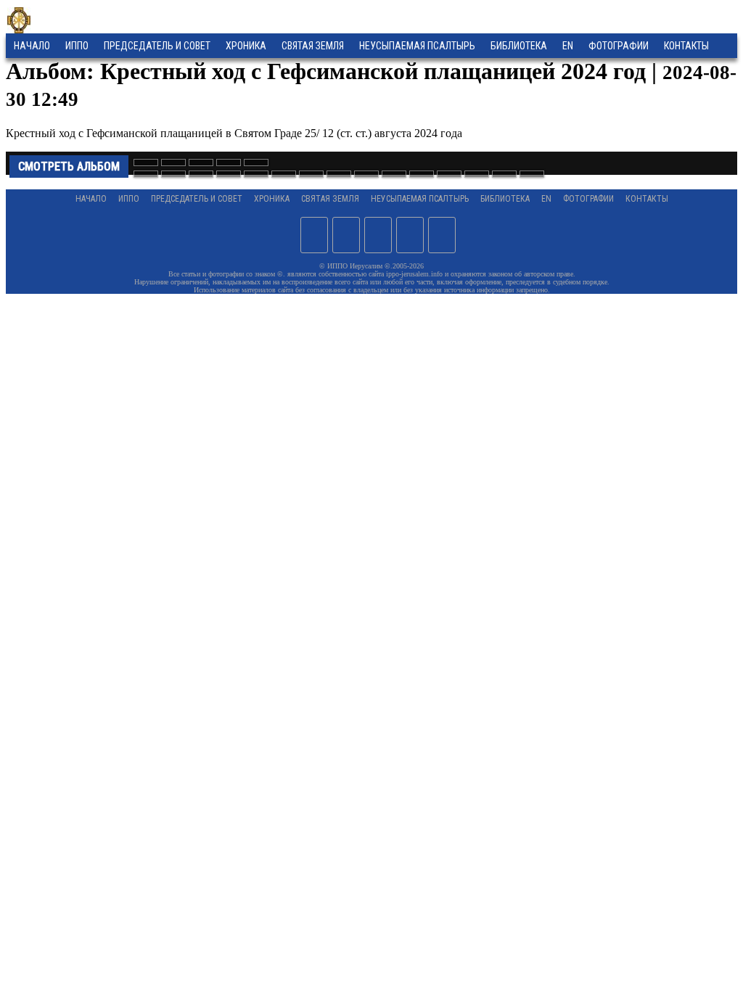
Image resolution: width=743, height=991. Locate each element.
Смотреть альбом (69, 166)
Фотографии (588, 199)
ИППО (77, 46)
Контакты (646, 199)
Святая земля (313, 46)
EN (567, 46)
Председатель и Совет (157, 46)
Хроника (246, 46)
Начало (32, 46)
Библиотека (518, 46)
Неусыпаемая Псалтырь (417, 46)
